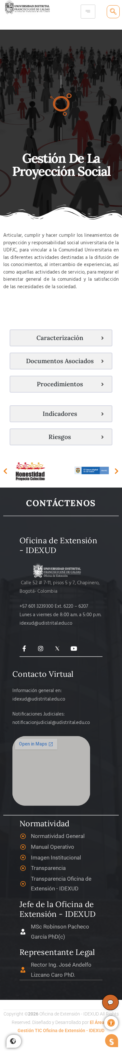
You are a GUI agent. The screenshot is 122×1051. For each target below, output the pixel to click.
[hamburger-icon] (88, 12)
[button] (111, 1023)
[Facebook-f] (24, 648)
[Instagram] (41, 648)
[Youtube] (73, 648)
